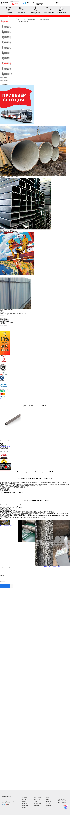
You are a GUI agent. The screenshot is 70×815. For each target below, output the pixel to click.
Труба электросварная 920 (6, 72)
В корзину (2, 446)
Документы (24, 803)
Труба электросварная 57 (6, 43)
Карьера (24, 801)
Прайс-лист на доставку (4, 450)
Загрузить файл (3, 580)
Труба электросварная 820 (6, 70)
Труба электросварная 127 (6, 53)
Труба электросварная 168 (6, 59)
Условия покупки (3, 398)
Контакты (46, 16)
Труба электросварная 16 (6, 22)
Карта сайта (48, 805)
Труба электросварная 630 (6, 68)
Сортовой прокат (37, 797)
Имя (1, 568)
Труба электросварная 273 (6, 62)
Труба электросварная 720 (6, 69)
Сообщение (2, 575)
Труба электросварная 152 (6, 57)
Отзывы (34, 16)
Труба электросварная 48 (6, 41)
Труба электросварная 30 (6, 32)
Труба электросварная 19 (6, 25)
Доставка (40, 16)
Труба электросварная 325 (6, 63)
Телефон (1, 573)
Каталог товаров (7, 16)
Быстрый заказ (65, 2)
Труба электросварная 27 (6, 30)
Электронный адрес (4, 570)
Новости (24, 799)
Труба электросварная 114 (6, 52)
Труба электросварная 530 (6, 67)
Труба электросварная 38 (6, 36)
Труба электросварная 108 (6, 51)
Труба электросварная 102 (6, 49)
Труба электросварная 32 (6, 33)
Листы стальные (37, 803)
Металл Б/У (36, 805)
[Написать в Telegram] (25, 3)
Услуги (21, 16)
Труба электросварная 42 (6, 38)
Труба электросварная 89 (6, 48)
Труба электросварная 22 (6, 27)
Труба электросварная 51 (6, 42)
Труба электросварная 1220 (7, 74)
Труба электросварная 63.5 (7, 46)
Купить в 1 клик (7, 446)
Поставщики (25, 805)
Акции (47, 797)
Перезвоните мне (51, 2)
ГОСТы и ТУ (24, 807)
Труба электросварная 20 (6, 26)
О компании (14, 16)
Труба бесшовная (4, 77)
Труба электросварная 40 (6, 37)
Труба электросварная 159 (6, 58)
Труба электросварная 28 (6, 31)
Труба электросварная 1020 (7, 73)
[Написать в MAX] (23, 3)
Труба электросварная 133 (6, 54)
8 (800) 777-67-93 (30, 2)
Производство (27, 16)
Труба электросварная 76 (6, 47)
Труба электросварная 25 (6, 28)
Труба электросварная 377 (6, 64)
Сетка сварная (37, 799)
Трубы (35, 801)
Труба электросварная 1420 (7, 75)
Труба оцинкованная (4, 80)
